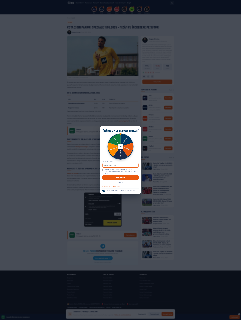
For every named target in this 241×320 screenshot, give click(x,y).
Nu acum (120, 182)
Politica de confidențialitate (109, 186)
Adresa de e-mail (107, 161)
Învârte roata (120, 177)
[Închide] (138, 129)
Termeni (118, 186)
